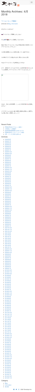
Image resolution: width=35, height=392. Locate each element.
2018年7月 (8, 300)
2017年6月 (8, 323)
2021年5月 (8, 240)
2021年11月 (8, 229)
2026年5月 (8, 143)
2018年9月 (8, 296)
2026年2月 (8, 148)
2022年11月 (8, 208)
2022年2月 (8, 224)
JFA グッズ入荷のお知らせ (13, 134)
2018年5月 (8, 304)
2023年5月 (8, 199)
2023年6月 (8, 198)
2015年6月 (8, 365)
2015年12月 (8, 355)
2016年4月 (8, 348)
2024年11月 (8, 169)
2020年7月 (8, 258)
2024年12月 (8, 167)
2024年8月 (8, 175)
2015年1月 (8, 374)
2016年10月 (8, 337)
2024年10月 (8, 171)
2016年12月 (8, 334)
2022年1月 (8, 226)
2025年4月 (8, 160)
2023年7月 (8, 196)
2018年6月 (8, 302)
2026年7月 (8, 141)
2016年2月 (8, 351)
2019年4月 (8, 284)
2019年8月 (8, 277)
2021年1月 (8, 247)
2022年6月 (8, 217)
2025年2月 (8, 164)
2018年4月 (8, 305)
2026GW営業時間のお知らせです (14, 130)
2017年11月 (8, 314)
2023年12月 (8, 187)
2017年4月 (8, 327)
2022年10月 (8, 210)
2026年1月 (8, 150)
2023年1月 (8, 205)
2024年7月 (8, 176)
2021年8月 (8, 235)
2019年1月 (8, 289)
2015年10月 (8, 358)
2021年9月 (8, 233)
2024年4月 (8, 180)
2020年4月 (8, 263)
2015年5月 (8, 367)
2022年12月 (8, 206)
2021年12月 (8, 228)
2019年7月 (8, 279)
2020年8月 (8, 256)
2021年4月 (8, 242)
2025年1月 (8, 166)
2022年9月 (8, 212)
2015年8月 (8, 362)
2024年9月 (8, 173)
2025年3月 (8, 162)
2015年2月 (8, 372)
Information (14, 24)
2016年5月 (8, 346)
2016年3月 (8, 349)
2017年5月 (8, 325)
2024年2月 (8, 183)
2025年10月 (8, 153)
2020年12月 (8, 249)
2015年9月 (8, 360)
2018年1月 (8, 311)
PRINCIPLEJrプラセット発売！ (14, 127)
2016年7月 (8, 342)
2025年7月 (8, 159)
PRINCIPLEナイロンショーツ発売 (14, 132)
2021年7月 (8, 236)
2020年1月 (8, 268)
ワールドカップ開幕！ (9, 21)
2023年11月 (8, 189)
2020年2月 (8, 266)
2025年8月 (8, 157)
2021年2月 (8, 245)
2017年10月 (8, 316)
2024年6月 (8, 178)
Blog (9, 24)
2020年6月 (8, 259)
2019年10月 (8, 273)
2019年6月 (8, 281)
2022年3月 (8, 222)
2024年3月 (8, 182)
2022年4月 (8, 220)
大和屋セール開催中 (10, 129)
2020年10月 (8, 252)
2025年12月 (8, 152)
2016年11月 (8, 335)
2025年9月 (8, 155)
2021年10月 (8, 231)
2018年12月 (8, 291)
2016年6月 (8, 344)
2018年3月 (8, 307)
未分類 (7, 387)
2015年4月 (8, 369)
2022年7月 (8, 215)
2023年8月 (8, 194)
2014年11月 (8, 378)
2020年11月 (8, 251)
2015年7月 (8, 364)
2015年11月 (8, 357)
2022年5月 (8, 219)
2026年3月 (8, 146)
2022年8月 (8, 213)
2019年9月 (8, 275)
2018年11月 (8, 293)
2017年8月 (8, 319)
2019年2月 (8, 288)
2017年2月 (8, 330)
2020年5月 (8, 261)
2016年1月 (8, 353)
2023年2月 (8, 203)
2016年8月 (8, 341)
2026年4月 (8, 145)
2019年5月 (8, 282)
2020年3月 (8, 265)
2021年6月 (8, 238)
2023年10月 (8, 190)
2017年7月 (8, 321)
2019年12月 (8, 270)
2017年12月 (8, 312)
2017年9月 (8, 318)
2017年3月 (8, 328)
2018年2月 (8, 309)
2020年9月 (8, 254)
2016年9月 (8, 339)
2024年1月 (8, 185)
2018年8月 (8, 298)
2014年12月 (8, 376)
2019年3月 (8, 286)
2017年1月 (8, 332)
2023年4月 (8, 201)
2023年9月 (8, 192)
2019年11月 (8, 272)
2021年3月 (8, 243)
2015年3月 (8, 371)
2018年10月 (8, 295)
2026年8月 (8, 139)
